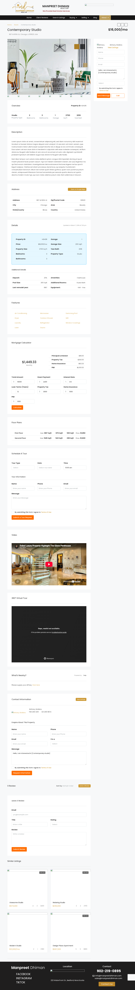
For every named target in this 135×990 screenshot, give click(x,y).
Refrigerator (44, 323)
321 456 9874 (46, 712)
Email (66, 484)
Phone (40, 484)
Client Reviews (42, 17)
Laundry (18, 323)
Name (14, 484)
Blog (95, 17)
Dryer (17, 318)
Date (40, 463)
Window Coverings (73, 323)
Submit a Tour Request (22, 517)
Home (29, 17)
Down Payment (44, 377)
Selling (84, 17)
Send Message (104, 96)
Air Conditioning (21, 313)
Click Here (36, 685)
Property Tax (43, 387)
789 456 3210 (34, 712)
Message (15, 494)
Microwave (44, 313)
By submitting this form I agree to (33, 512)
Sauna (42, 327)
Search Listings (59, 17)
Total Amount (17, 377)
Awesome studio (16, 902)
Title (13, 820)
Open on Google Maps (77, 189)
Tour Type (16, 463)
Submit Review (19, 849)
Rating (53, 820)
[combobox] (23, 467)
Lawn (17, 327)
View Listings (81, 699)
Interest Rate (69, 377)
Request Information (21, 773)
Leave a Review (84, 786)
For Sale (42, 872)
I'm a (53, 739)
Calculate (17, 407)
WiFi (67, 318)
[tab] (76, 46)
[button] (73, 17)
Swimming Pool (71, 313)
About (104, 17)
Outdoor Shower (46, 318)
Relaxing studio (59, 902)
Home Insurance (70, 387)
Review (15, 830)
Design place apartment (63, 945)
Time (66, 463)
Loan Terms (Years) (20, 387)
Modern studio (15, 945)
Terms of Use (46, 512)
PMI (13, 397)
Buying (72, 17)
